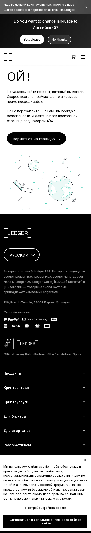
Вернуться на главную (34, 139)
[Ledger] (8, 57)
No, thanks (59, 39)
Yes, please (32, 39)
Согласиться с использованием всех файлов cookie (45, 521)
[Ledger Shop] (73, 56)
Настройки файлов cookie (45, 508)
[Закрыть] (85, 460)
